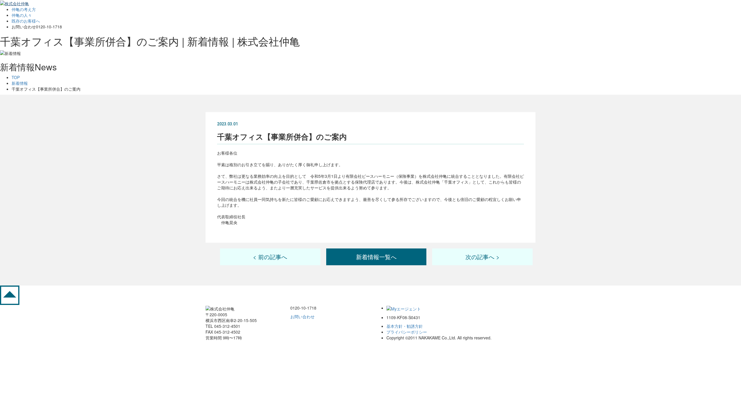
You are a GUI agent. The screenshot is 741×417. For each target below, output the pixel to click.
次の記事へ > (482, 257)
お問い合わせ (302, 316)
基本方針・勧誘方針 (404, 326)
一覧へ (376, 257)
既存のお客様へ (26, 21)
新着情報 (20, 83)
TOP (16, 77)
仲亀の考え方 (24, 9)
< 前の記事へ (270, 257)
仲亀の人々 (22, 15)
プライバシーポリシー (406, 332)
